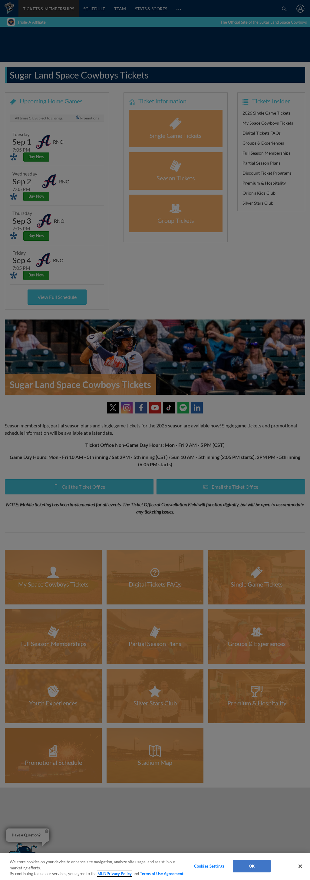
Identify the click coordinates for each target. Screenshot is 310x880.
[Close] (300, 866)
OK (252, 865)
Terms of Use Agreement (161, 873)
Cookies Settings (209, 865)
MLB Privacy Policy (114, 873)
